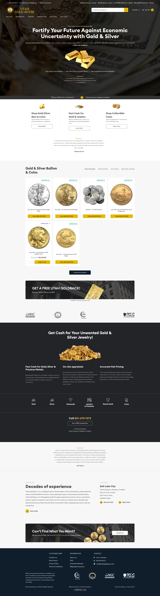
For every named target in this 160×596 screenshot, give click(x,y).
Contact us (53, 557)
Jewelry (31, 16)
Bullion (9, 16)
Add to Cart (42, 262)
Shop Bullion (42, 126)
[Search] (126, 10)
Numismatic (20, 16)
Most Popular (90, 169)
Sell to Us (63, 16)
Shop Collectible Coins (115, 115)
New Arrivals (103, 169)
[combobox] (108, 10)
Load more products (80, 272)
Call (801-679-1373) (39, 216)
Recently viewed (127, 169)
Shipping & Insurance (77, 567)
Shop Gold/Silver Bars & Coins (41, 115)
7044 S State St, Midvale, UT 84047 (98, 97)
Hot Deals (115, 169)
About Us (73, 557)
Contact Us (120, 533)
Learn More (79, 128)
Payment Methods (76, 564)
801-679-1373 (83, 418)
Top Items (53, 16)
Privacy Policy (54, 564)
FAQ (71, 560)
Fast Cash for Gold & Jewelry (77, 115)
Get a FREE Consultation (80, 423)
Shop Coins (116, 126)
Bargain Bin (42, 16)
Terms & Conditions (56, 567)
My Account (53, 560)
